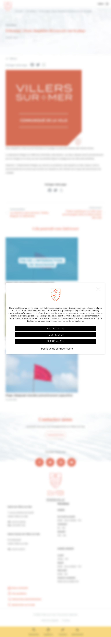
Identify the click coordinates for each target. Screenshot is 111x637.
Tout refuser (55, 335)
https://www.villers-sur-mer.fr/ (31, 308)
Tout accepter (55, 328)
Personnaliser (55, 341)
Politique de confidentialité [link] (57, 348)
